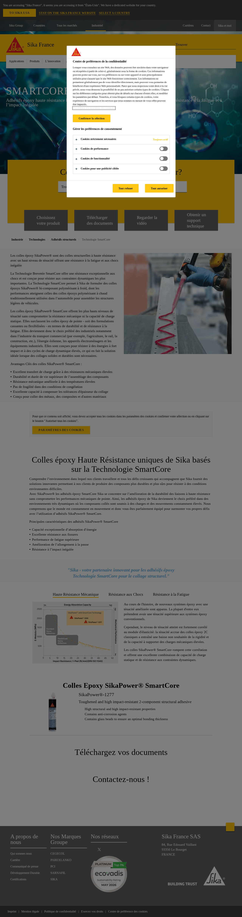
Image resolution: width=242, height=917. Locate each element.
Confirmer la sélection (92, 118)
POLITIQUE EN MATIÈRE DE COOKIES (94, 108)
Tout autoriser (159, 188)
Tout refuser (126, 188)
